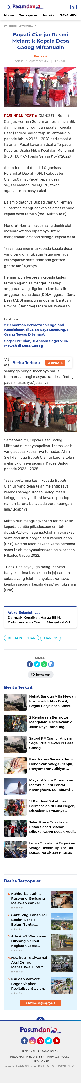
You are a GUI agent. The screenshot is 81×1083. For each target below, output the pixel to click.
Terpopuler (28, 15)
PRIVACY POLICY (59, 1056)
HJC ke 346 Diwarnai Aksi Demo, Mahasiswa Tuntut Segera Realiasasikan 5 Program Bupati (29, 962)
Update (56, 362)
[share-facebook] (30, 664)
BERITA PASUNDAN (21, 638)
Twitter (50, 1046)
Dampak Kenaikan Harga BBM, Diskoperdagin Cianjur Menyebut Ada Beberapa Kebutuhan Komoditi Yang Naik (40, 620)
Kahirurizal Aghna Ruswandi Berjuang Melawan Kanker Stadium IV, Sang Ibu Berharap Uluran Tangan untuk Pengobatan (29, 898)
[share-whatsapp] (44, 664)
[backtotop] (40, 1021)
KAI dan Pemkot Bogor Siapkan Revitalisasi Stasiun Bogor (27, 984)
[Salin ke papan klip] (51, 664)
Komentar (43, 674)
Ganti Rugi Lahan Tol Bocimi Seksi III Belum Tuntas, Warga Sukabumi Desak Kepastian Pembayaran (29, 920)
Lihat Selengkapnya (39, 1003)
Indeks (48, 15)
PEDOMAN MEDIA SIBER (27, 1056)
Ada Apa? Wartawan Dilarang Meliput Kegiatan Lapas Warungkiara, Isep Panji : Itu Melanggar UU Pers (28, 941)
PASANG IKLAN (48, 1051)
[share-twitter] (37, 664)
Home (9, 15)
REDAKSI (28, 1051)
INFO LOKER (40, 1061)
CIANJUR (50, 638)
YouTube (59, 1046)
